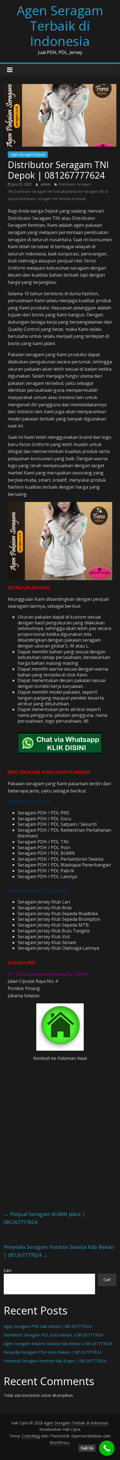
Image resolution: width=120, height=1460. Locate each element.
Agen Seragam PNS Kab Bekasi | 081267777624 (48, 1326)
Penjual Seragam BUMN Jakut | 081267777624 (44, 1218)
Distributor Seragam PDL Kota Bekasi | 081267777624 (53, 1335)
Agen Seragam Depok (28, 154)
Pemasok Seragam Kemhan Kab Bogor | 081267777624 (55, 1360)
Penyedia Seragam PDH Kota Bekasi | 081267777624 (52, 1352)
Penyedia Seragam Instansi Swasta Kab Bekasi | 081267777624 (59, 1251)
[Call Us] (106, 1448)
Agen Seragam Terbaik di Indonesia (60, 26)
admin (45, 184)
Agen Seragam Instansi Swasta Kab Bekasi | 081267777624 (58, 1343)
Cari (7, 1270)
